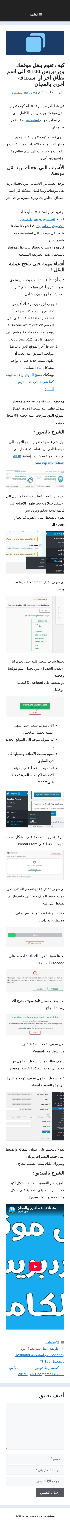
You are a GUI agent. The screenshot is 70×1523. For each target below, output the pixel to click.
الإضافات (52, 1342)
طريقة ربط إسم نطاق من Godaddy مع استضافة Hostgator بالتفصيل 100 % (39, 1355)
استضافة (33, 120)
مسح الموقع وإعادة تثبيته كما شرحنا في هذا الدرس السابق (30, 382)
